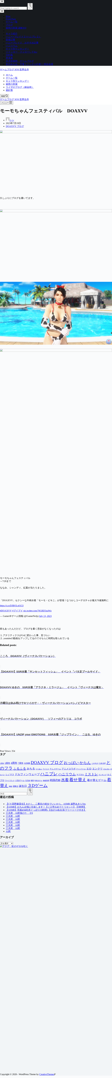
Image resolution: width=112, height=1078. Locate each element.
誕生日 (23, 786)
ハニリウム (67, 774)
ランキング (103, 775)
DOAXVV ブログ (15, 126)
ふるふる (19, 768)
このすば (94, 763)
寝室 (32, 780)
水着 (65, 780)
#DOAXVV (6, 610)
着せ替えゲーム (96, 780)
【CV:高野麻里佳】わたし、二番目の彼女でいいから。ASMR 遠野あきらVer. (46, 804)
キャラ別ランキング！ (17, 81)
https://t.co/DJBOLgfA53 (11, 605)
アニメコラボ (69, 769)
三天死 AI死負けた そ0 (19, 813)
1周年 (2, 763)
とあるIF (102, 763)
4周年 (14, 763)
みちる (31, 768)
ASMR (27, 763)
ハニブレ (49, 773)
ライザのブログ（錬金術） (20, 87)
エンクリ (97, 768)
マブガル (80, 774)
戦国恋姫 (55, 780)
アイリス (46, 769)
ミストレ (91, 774)
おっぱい (71, 763)
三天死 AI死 (13, 816)
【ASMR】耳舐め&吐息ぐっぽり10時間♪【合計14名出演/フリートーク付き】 (46, 810)
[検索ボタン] (30, 791)
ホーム (9, 75)
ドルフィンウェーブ (27, 774)
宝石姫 (27, 780)
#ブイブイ (17, 610)
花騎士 (15, 786)
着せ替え (77, 779)
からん (85, 763)
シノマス (9, 774)
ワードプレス (10, 780)
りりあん (39, 769)
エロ (89, 768)
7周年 (20, 763)
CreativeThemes (46, 1074)
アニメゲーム (55, 769)
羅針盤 (9, 90)
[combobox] (13, 793)
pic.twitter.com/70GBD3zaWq (37, 610)
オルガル (106, 769)
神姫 (10, 786)
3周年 (7, 763)
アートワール (81, 769)
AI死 (8, 831)
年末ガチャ (38, 780)
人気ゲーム (20, 780)
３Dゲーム (37, 785)
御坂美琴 (46, 780)
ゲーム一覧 (12, 78)
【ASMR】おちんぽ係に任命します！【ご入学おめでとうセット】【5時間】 (46, 807)
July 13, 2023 (45, 616)
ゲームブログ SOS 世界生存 (14, 69)
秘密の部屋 (12, 84)
